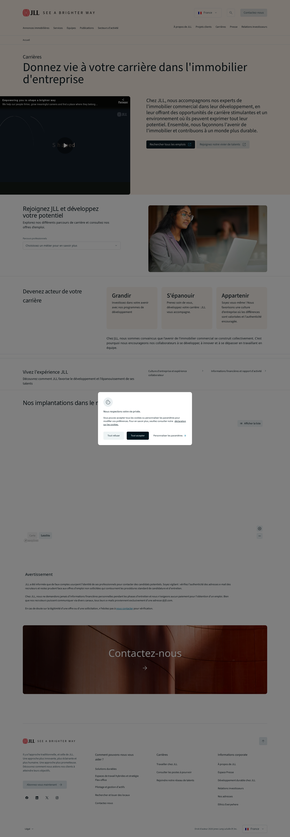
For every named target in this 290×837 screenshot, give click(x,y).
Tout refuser (114, 435)
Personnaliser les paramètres (170, 436)
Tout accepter (138, 435)
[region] (145, 418)
